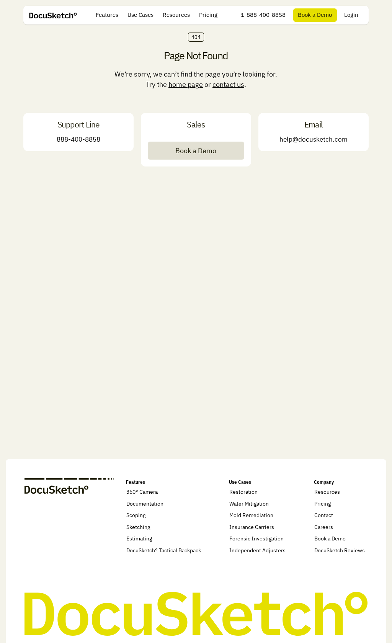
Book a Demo (315, 14)
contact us (228, 84)
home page (185, 84)
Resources (176, 14)
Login (351, 14)
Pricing (208, 14)
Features (107, 14)
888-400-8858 (78, 139)
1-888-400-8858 (263, 14)
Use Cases (140, 14)
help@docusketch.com (313, 139)
